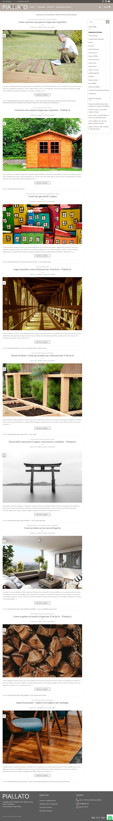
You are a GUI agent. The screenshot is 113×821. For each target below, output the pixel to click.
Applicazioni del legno (34, 19)
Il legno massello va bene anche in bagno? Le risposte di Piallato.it (98, 105)
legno (27, 348)
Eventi (90, 42)
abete (34, 434)
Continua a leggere (42, 95)
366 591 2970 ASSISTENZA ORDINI (90, 800)
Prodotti (91, 76)
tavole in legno (43, 102)
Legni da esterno (51, 19)
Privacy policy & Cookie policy (12, 806)
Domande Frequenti (45, 811)
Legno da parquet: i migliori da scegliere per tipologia (42, 702)
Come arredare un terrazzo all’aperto (42, 528)
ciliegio (43, 781)
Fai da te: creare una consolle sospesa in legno (97, 111)
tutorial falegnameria (53, 102)
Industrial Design (93, 49)
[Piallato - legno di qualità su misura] (15, 7)
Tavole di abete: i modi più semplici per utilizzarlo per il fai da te (42, 355)
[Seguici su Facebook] (103, 2)
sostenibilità (45, 609)
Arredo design (92, 35)
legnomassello (33, 348)
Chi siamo (41, 7)
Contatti (50, 7)
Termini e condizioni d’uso (47, 800)
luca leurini (51, 27)
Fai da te (44, 19)
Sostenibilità (54, 525)
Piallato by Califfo (63, 7)
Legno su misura (93, 70)
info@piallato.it (84, 803)
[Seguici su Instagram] (106, 2)
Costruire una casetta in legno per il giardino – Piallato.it (42, 110)
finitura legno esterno (61, 101)
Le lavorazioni (49, 353)
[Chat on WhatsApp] (110, 818)
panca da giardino (18, 102)
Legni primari (92, 66)
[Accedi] (100, 7)
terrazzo (51, 609)
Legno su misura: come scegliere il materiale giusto (98, 128)
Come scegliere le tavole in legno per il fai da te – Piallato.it (42, 616)
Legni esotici (92, 63)
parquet (56, 781)
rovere (65, 781)
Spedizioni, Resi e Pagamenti (48, 804)
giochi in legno (47, 262)
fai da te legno (51, 101)
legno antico (42, 520)
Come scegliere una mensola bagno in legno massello (97, 122)
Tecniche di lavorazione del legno (49, 193)
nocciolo (52, 781)
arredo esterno (43, 101)
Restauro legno (93, 80)
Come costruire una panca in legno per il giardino (42, 22)
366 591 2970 (83, 807)
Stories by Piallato (49, 439)
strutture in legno (41, 348)
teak (68, 781)
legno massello (72, 101)
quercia (61, 781)
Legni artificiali (93, 56)
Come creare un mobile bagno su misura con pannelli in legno (98, 116)
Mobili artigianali (45, 525)
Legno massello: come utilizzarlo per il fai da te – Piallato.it (42, 269)
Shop (32, 7)
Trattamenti (92, 93)
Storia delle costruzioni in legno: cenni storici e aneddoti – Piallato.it (42, 441)
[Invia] (107, 22)
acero (34, 781)
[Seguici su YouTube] (109, 2)
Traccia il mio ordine (45, 807)
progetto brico (35, 102)
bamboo (39, 781)
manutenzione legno (8, 102)
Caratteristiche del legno (96, 39)
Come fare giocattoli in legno (42, 196)
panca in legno (27, 102)
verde (55, 609)
